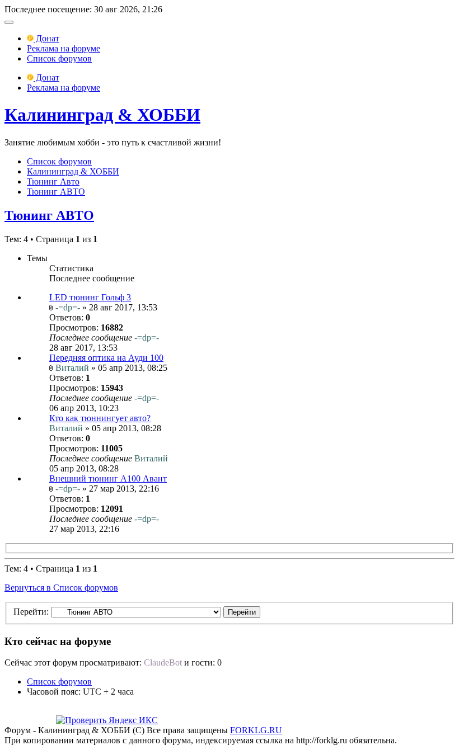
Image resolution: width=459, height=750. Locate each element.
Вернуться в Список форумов (61, 587)
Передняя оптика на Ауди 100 (106, 357)
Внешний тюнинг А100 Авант (108, 478)
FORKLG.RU (256, 730)
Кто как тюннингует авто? (100, 418)
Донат (46, 38)
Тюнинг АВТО (56, 191)
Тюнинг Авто (53, 181)
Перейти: (31, 611)
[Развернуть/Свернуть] (8, 22)
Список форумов (59, 58)
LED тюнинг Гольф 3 (90, 297)
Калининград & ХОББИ (102, 115)
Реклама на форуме (63, 48)
